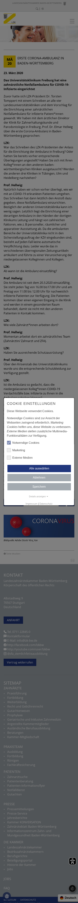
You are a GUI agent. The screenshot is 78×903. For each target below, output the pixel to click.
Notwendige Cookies (25, 442)
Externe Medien (22, 457)
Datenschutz (46, 503)
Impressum (31, 503)
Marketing (18, 450)
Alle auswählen (39, 468)
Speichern (39, 486)
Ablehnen (39, 477)
